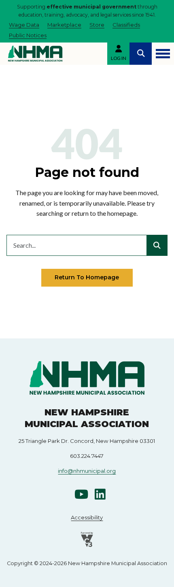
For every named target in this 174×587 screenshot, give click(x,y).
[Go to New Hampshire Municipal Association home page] (35, 53)
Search (140, 54)
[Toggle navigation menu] (163, 54)
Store (96, 24)
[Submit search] (157, 245)
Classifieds (126, 24)
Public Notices (28, 35)
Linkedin (100, 494)
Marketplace (64, 24)
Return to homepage (87, 277)
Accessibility (87, 517)
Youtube (81, 494)
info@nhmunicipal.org (87, 471)
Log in (118, 58)
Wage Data (24, 24)
